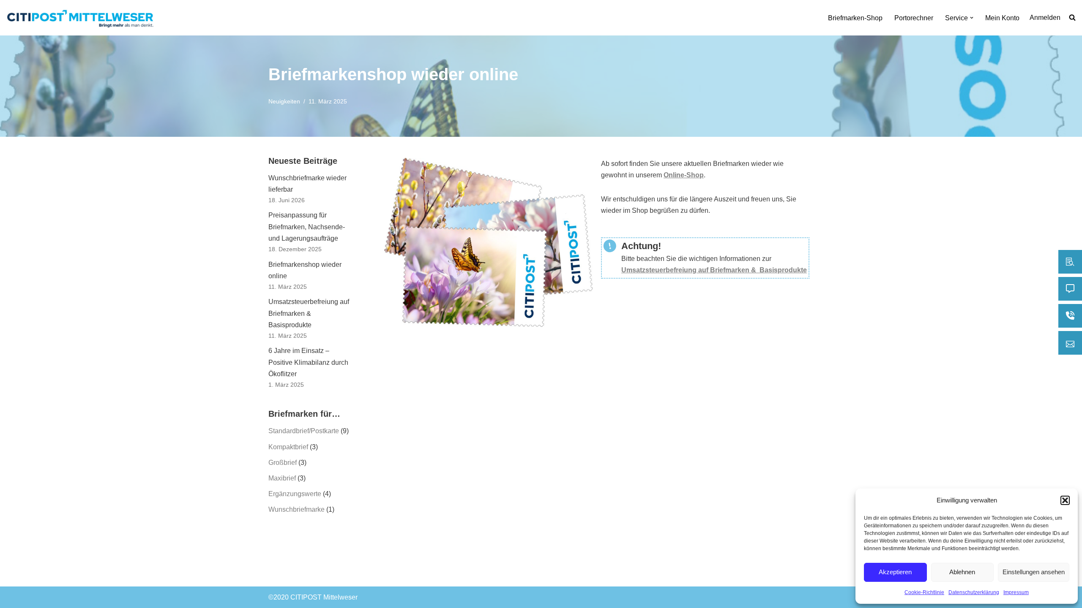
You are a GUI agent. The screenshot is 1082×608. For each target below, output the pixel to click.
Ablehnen (962, 571)
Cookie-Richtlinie (924, 592)
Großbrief (282, 462)
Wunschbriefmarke (296, 509)
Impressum (1016, 592)
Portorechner (913, 18)
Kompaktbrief (288, 447)
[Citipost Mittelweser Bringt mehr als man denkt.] (82, 18)
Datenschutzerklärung (973, 592)
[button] (1065, 500)
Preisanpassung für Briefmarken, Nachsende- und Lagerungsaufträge (306, 227)
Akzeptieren (895, 571)
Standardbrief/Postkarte (303, 430)
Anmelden (1045, 17)
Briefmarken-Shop (855, 18)
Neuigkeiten (284, 101)
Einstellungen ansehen (1034, 571)
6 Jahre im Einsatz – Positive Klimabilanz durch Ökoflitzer (308, 362)
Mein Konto (1002, 18)
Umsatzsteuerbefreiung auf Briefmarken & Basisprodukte (308, 313)
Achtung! (641, 246)
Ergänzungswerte (294, 493)
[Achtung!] (610, 246)
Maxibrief (282, 478)
